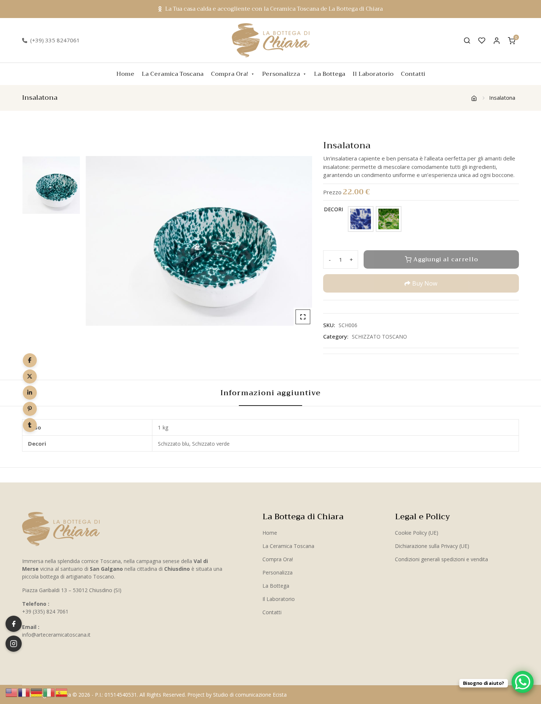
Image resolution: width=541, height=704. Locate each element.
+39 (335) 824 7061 (45, 611)
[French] (24, 692)
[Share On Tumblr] (30, 425)
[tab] (270, 393)
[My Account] (497, 40)
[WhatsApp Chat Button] (523, 682)
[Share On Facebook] (30, 360)
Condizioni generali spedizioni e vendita (441, 559)
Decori (333, 209)
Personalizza (281, 74)
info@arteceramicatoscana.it (56, 634)
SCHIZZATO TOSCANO (379, 336)
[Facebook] (14, 624)
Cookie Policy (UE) (416, 532)
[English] (12, 692)
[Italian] (49, 692)
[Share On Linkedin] (30, 393)
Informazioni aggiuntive (270, 392)
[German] (37, 692)
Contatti (413, 74)
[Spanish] (62, 692)
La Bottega (329, 74)
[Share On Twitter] (30, 376)
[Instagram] (14, 644)
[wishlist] (481, 40)
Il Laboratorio (373, 74)
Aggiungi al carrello (445, 259)
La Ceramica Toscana (173, 74)
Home (125, 74)
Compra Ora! (229, 74)
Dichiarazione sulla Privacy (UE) (432, 545)
